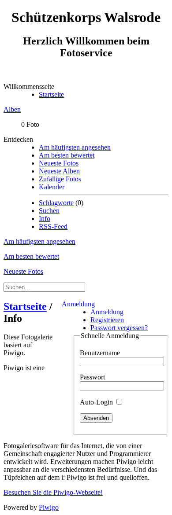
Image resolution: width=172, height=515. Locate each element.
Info (44, 218)
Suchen (49, 210)
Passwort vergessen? (119, 327)
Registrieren (107, 320)
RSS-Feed (53, 226)
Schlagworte (56, 202)
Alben (12, 109)
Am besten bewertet (66, 155)
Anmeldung (78, 304)
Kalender (51, 187)
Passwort (92, 377)
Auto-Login (97, 402)
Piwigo (49, 507)
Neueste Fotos (59, 163)
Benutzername (100, 353)
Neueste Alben (59, 171)
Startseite (51, 94)
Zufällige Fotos (60, 179)
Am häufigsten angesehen (75, 147)
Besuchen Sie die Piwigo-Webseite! (53, 492)
